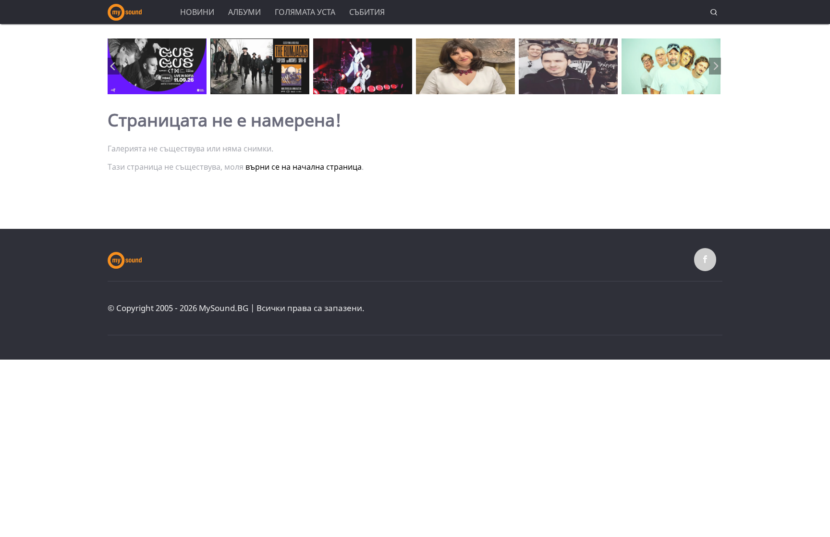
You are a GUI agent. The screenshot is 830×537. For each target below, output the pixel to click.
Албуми (244, 12)
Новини (197, 12)
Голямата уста (305, 12)
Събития (367, 12)
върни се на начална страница (303, 167)
